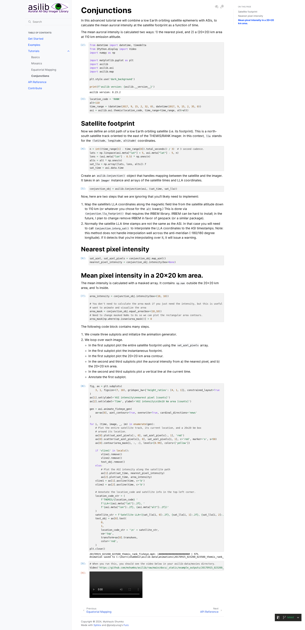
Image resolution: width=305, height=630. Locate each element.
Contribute (35, 88)
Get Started (35, 38)
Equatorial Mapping (43, 69)
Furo (126, 625)
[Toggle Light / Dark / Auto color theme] (222, 7)
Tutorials (33, 51)
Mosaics (36, 63)
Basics (35, 57)
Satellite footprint (247, 11)
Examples (34, 45)
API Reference (37, 82)
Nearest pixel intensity (250, 15)
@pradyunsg (114, 625)
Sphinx (97, 625)
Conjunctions (40, 76)
